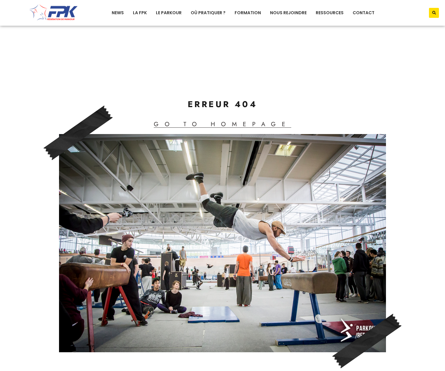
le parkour (169, 13)
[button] (434, 13)
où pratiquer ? (208, 13)
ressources (330, 13)
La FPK (140, 13)
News (118, 13)
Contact (363, 13)
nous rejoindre (288, 13)
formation (248, 13)
